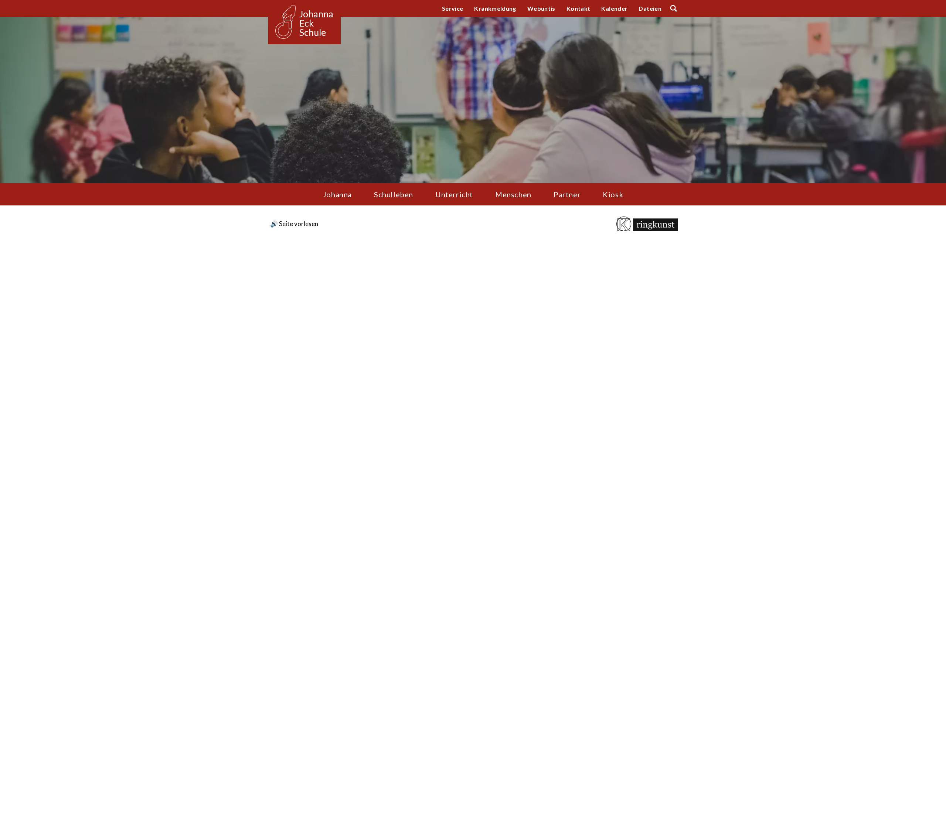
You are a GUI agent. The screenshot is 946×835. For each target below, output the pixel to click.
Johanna (337, 194)
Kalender (614, 8)
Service (452, 8)
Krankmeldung (495, 8)
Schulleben (393, 194)
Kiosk (613, 194)
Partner (567, 194)
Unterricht (454, 194)
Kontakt (578, 8)
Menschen (513, 194)
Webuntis (541, 8)
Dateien (650, 8)
